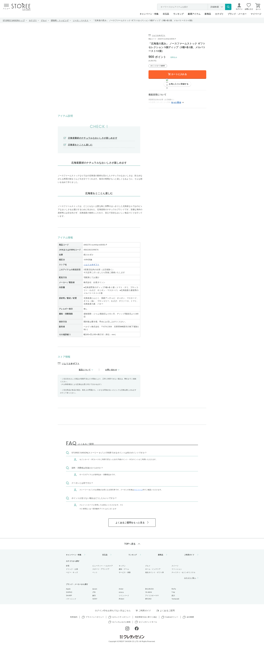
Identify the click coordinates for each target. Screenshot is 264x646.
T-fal (173, 592)
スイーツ (175, 566)
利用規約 (73, 617)
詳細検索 (215, 7)
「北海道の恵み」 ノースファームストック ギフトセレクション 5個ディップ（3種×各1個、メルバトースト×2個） (143, 20)
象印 (94, 596)
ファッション (177, 569)
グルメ (44, 20)
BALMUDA (149, 589)
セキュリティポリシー (121, 617)
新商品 (208, 14)
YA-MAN (148, 592)
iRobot (121, 599)
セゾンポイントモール (148, 622)
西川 (173, 596)
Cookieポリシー (171, 617)
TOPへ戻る (130, 544)
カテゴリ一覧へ (190, 578)
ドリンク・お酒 (72, 569)
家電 (67, 566)
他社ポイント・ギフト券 (154, 572)
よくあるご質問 (167, 610)
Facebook (137, 628)
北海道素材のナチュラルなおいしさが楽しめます (92, 138)
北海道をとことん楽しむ (80, 145)
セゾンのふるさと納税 (121, 622)
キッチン (122, 566)
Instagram (127, 628)
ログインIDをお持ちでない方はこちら (113, 610)
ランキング (178, 14)
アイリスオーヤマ (152, 596)
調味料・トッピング (60, 20)
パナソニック (71, 599)
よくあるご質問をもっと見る (130, 522)
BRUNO (148, 599)
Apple (68, 589)
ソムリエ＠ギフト (91, 264)
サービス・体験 (125, 572)
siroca (121, 592)
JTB (93, 592)
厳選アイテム (194, 14)
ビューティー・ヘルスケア (102, 566)
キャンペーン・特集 (149, 14)
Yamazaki (175, 599)
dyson (94, 589)
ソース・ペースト (81, 20)
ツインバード (124, 596)
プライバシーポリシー (95, 617)
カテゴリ (33, 20)
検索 (228, 7)
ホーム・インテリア (152, 569)
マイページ (256, 14)
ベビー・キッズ (72, 572)
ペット (94, 572)
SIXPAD (69, 592)
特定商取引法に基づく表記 (146, 617)
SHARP (69, 596)
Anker (121, 589)
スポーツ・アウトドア (100, 569)
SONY (94, 599)
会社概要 (190, 617)
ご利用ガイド (189, 555)
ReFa (174, 589)
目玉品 (166, 14)
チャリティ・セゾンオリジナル (183, 572)
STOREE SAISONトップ (14, 20)
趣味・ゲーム (124, 569)
